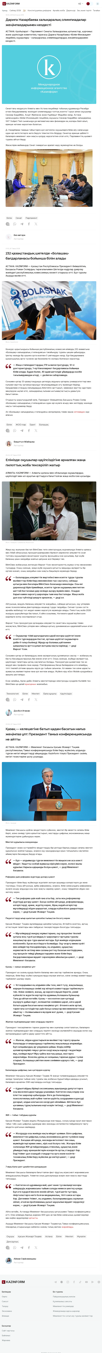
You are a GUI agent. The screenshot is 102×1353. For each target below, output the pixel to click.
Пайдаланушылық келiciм (64, 1296)
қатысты (33, 1218)
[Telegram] (22, 224)
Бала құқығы (49, 694)
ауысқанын (30, 684)
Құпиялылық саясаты (62, 1301)
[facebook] (74, 1282)
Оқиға (4, 1296)
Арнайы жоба (59, 10)
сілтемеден (79, 412)
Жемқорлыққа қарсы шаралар (66, 1311)
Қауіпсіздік (66, 694)
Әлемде (5, 1316)
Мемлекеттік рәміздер (63, 1306)
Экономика (7, 1311)
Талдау (5, 1306)
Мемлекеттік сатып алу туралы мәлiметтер (73, 1316)
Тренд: (5, 11)
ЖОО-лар (21, 425)
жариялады (67, 1227)
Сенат (19, 218)
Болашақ (43, 425)
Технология (13, 694)
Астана (48, 1236)
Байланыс (6, 1335)
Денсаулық (12, 1242)
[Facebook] (29, 224)
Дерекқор (71, 10)
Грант (32, 425)
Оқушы (10, 1236)
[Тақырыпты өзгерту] (89, 4)
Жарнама (6, 1340)
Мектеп (36, 694)
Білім (9, 218)
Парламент (31, 218)
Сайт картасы (8, 1330)
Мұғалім (81, 1236)
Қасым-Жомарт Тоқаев (29, 1236)
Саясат (5, 1301)
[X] (36, 224)
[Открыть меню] (98, 4)
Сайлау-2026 (15, 10)
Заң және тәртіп (84, 10)
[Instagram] (8, 224)
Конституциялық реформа (39, 10)
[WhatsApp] (15, 224)
